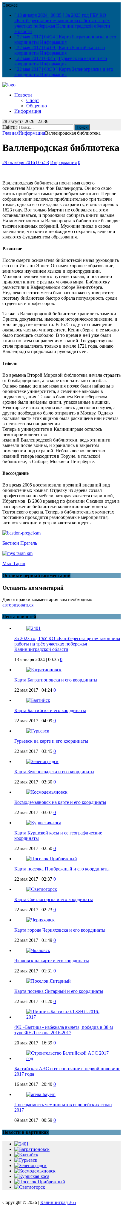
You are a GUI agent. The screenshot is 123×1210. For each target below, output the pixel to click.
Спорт (32, 100)
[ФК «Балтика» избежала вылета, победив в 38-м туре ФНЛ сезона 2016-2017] (67, 1017)
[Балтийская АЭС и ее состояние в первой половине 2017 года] (67, 1058)
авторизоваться (17, 604)
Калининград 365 (58, 1202)
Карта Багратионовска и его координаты (55, 679)
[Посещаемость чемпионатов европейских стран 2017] (41, 1094)
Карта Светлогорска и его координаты (53, 899)
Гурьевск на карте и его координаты (51, 741)
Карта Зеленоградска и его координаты (54, 771)
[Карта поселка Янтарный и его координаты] (48, 981)
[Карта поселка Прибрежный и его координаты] (51, 858)
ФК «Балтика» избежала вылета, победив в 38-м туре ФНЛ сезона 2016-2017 (63, 1030)
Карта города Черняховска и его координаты (59, 930)
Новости (23, 94)
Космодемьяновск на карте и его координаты (60, 802)
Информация (27, 111)
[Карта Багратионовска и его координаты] (43, 669)
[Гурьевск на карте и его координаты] (37, 730)
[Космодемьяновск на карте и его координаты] (46, 792)
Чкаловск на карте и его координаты (51, 960)
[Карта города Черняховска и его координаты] (40, 919)
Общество (36, 105)
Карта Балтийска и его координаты (50, 710)
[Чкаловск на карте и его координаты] (38, 950)
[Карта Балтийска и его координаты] (38, 700)
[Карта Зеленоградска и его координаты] (42, 761)
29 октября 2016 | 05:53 (25, 162)
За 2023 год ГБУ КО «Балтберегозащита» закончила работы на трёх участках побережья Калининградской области (67, 644)
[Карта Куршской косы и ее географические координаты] (43, 822)
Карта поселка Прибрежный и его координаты (62, 868)
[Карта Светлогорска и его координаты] (41, 889)
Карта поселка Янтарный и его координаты (58, 991)
